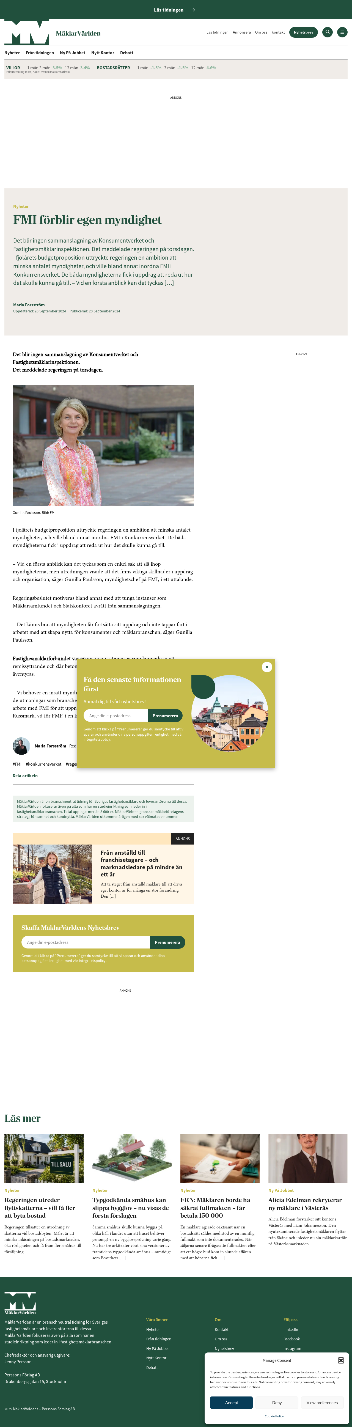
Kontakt (278, 32)
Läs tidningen (218, 32)
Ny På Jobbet (72, 52)
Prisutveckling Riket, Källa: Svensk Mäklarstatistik (38, 72)
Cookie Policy (274, 1416)
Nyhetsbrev (303, 32)
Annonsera (242, 32)
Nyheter (12, 52)
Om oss (261, 32)
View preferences (322, 1402)
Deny (277, 1402)
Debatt (126, 52)
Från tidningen (40, 52)
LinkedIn (291, 1329)
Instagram (292, 1348)
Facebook (292, 1338)
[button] (341, 1360)
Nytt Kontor (102, 52)
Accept (231, 1402)
